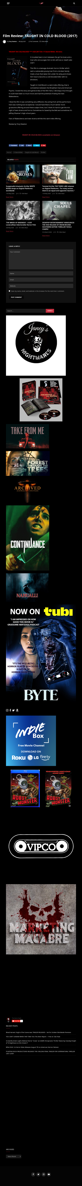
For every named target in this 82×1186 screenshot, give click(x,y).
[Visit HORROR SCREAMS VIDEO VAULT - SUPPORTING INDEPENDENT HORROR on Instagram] (7, 711)
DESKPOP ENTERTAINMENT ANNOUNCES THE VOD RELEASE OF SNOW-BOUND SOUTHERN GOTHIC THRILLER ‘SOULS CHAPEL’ (58, 226)
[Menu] (8, 3)
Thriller (43, 152)
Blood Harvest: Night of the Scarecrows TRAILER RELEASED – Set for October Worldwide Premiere (38, 1032)
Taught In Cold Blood (31, 152)
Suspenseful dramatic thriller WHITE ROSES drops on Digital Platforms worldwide (20, 188)
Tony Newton (13, 41)
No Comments (34, 41)
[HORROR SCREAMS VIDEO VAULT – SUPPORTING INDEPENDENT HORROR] (41, 3)
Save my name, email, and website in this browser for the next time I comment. (37, 291)
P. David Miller (18, 152)
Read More (9, 197)
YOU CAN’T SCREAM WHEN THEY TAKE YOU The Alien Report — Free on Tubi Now (33, 1037)
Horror (9, 152)
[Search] (74, 3)
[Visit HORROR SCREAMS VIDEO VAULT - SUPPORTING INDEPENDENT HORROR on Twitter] (13, 711)
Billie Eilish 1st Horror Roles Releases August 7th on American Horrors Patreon (32, 1047)
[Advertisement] (41, 971)
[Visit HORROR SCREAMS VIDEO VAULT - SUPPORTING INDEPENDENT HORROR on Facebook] (10, 711)
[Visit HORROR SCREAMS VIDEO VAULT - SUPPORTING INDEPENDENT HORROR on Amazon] (17, 711)
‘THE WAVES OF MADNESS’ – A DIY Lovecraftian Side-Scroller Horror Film (21, 224)
